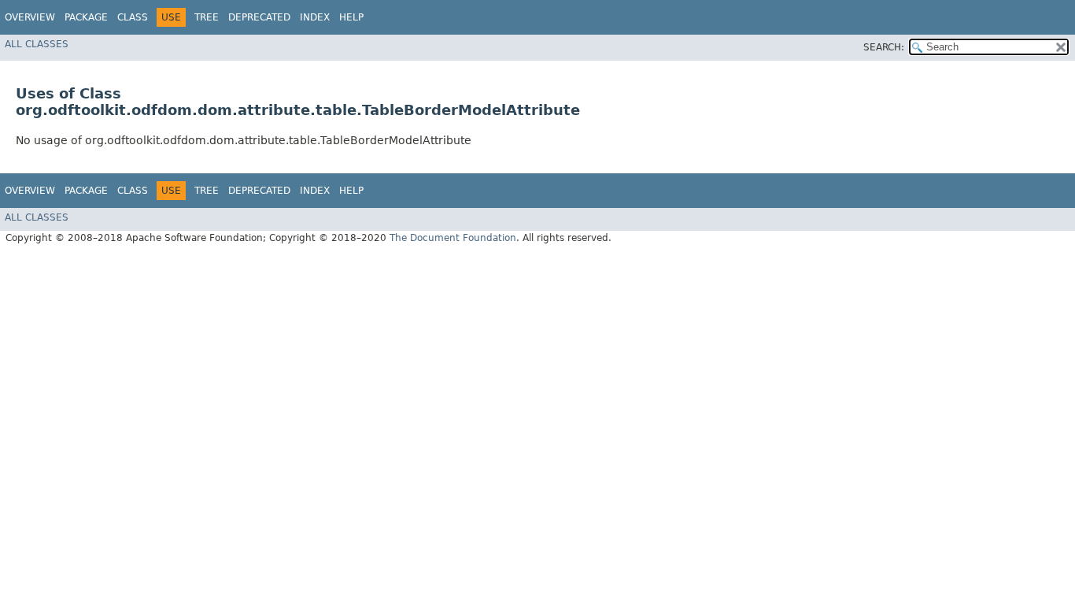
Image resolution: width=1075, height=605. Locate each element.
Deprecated (259, 17)
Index (315, 17)
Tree (206, 17)
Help (351, 17)
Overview (30, 17)
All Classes (36, 44)
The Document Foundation (453, 237)
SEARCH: (883, 47)
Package (86, 17)
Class (132, 17)
